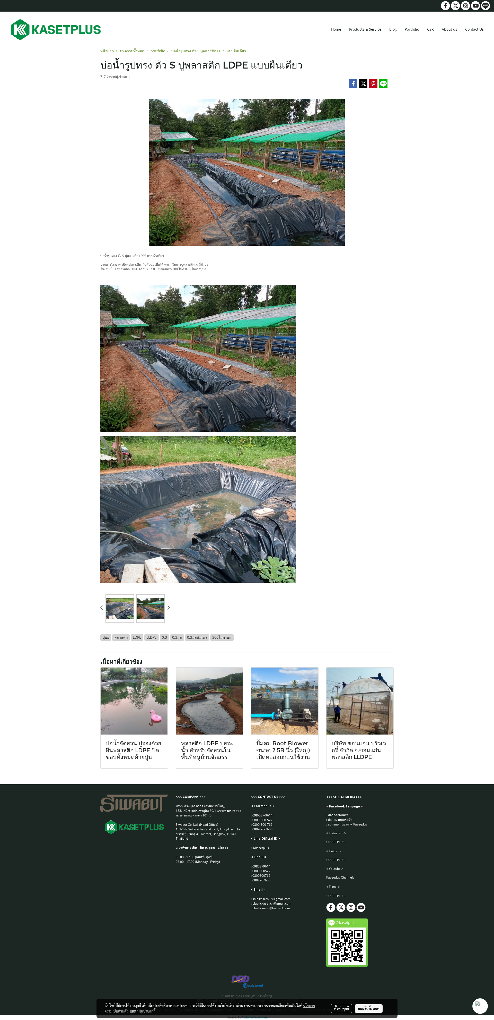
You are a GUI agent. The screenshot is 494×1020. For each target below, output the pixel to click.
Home (336, 29)
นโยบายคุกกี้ (146, 1011)
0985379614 (261, 866)
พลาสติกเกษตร (338, 815)
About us (449, 29)
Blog (393, 29)
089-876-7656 (262, 829)
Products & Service (365, 29)
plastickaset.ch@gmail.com (271, 903)
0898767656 (261, 880)
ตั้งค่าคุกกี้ (341, 1008)
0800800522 (261, 871)
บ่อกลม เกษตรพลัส (340, 819)
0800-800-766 (262, 824)
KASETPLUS (336, 842)
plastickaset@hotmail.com (271, 908)
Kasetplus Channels (340, 877)
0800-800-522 (262, 820)
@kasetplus (260, 848)
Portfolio (412, 29)
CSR (430, 29)
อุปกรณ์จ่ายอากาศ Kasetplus (347, 824)
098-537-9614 (262, 815)
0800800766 (261, 875)
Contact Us (474, 29)
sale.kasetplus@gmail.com (271, 899)
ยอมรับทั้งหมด (369, 1008)
